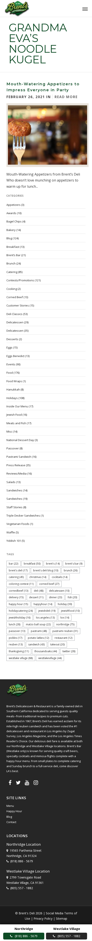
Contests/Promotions (20, 280)
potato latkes (38, 638)
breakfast (32, 563)
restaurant (63, 638)
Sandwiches (14, 490)
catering (16, 577)
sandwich (36, 644)
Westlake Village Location (28, 871)
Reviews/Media (16, 473)
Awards (11, 213)
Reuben (16, 644)
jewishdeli (46, 611)
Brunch (11, 263)
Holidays (12, 398)
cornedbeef (18, 590)
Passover (12, 448)
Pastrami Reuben (65, 631)
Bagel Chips (14, 221)
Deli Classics (14, 314)
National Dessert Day (20, 440)
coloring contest (21, 584)
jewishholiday (19, 617)
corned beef (49, 584)
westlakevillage (50, 658)
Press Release (15, 465)
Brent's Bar (73, 563)
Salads (10, 482)
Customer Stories (17, 305)
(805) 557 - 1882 (21, 888)
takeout (57, 644)
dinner (55, 597)
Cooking (11, 289)
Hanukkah (13, 389)
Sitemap (61, 918)
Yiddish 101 (13, 541)
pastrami (39, 631)
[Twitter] (18, 782)
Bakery (11, 230)
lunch (14, 624)
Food (9, 373)
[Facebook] (10, 782)
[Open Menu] (85, 9)
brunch (70, 570)
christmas (37, 577)
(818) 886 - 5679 (21, 861)
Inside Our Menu (17, 406)
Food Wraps (14, 381)
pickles (15, 638)
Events (10, 364)
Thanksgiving (19, 651)
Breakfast (12, 247)
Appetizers (13, 205)
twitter (68, 651)
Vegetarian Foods (17, 524)
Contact (11, 822)
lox (64, 617)
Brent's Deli (18, 570)
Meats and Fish (16, 423)
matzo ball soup (38, 624)
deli (38, 590)
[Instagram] (36, 782)
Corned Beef (14, 297)
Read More (66, 96)
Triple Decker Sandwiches (23, 515)
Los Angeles (45, 617)
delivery (16, 597)
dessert (36, 597)
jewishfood (70, 611)
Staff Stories (14, 507)
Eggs (9, 347)
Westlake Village (21, 658)
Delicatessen (14, 322)
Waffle (10, 532)
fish (72, 597)
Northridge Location (23, 844)
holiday (65, 604)
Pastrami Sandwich (18, 457)
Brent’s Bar (13, 255)
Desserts (12, 339)
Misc (9, 431)
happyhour (43, 604)
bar (13, 563)
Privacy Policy (43, 918)
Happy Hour (18, 604)
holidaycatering (21, 611)
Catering (11, 272)
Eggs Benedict (15, 356)
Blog (9, 238)
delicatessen (59, 590)
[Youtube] (27, 782)
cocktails (59, 577)
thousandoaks (45, 651)
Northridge (65, 624)
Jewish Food (14, 415)
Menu (10, 806)
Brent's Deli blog (45, 570)
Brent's (53, 563)
